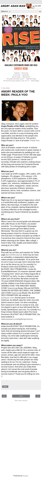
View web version (21, 400)
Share (5, 386)
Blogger (25, 476)
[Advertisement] (21, 437)
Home (21, 396)
